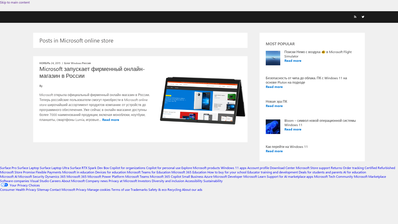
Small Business (192, 176)
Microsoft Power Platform (105, 176)
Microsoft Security (31, 176)
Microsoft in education (78, 172)
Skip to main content (15, 2)
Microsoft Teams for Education (149, 172)
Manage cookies (98, 189)
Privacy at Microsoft (123, 181)
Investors (144, 181)
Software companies (14, 181)
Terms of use (120, 189)
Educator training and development (272, 172)
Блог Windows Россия (77, 63)
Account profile (258, 168)
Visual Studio (39, 181)
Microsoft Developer (228, 176)
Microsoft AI (8, 176)
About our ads (192, 189)
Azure (208, 176)
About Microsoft (73, 181)
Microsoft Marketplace (370, 176)
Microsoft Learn (254, 176)
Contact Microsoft (62, 189)
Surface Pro (8, 168)
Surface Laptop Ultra (54, 168)
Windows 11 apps (233, 168)
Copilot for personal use (163, 168)
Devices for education (110, 172)
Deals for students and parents (320, 172)
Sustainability (213, 181)
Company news (97, 181)
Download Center (282, 168)
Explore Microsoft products (200, 168)
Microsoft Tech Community (333, 176)
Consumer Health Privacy (18, 189)
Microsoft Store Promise (17, 172)
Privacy (81, 189)
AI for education (354, 172)
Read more (110, 119)
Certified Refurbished (380, 168)
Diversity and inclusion (168, 181)
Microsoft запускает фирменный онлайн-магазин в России (92, 72)
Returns (336, 168)
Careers (55, 181)
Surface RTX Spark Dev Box (89, 168)
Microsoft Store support (313, 168)
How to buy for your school (226, 172)
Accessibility (194, 181)
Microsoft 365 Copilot (165, 176)
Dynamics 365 (55, 176)
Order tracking (353, 168)
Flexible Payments (48, 172)
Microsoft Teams (137, 176)
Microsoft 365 (77, 176)
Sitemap (43, 189)
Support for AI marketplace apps (290, 176)
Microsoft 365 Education (188, 172)
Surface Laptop (28, 168)
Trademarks (139, 189)
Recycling (174, 189)
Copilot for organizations (127, 168)
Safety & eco (157, 189)
